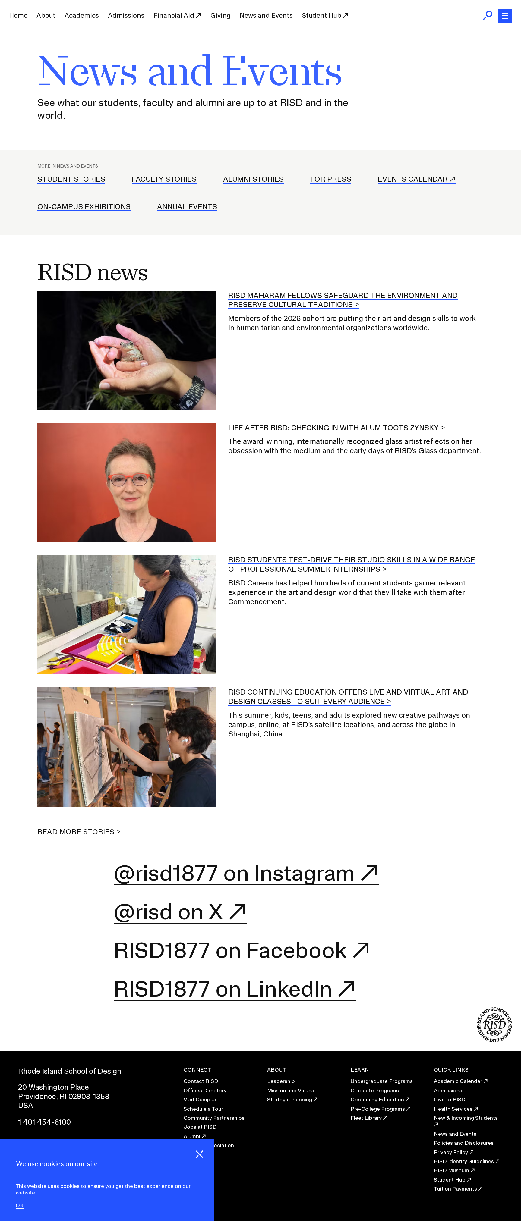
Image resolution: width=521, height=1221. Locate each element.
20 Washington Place (53, 1087)
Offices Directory (205, 1090)
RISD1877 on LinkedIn (223, 988)
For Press (330, 179)
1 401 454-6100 (44, 1122)
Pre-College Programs (378, 1109)
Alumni (192, 1136)
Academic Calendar (458, 1081)
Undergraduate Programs (382, 1081)
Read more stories (75, 832)
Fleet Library (366, 1118)
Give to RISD (450, 1099)
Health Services (453, 1109)
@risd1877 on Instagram (234, 873)
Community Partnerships (214, 1118)
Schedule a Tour (203, 1109)
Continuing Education (377, 1099)
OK (20, 1205)
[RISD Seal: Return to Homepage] (494, 1040)
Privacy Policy (451, 1152)
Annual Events (187, 206)
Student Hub (322, 15)
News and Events (266, 15)
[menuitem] (18, 15)
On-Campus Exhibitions (84, 206)
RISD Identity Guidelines (464, 1161)
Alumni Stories (253, 179)
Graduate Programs (375, 1090)
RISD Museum (451, 1170)
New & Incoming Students (466, 1118)
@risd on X (168, 911)
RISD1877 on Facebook (230, 950)
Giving (220, 15)
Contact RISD (201, 1081)
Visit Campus (200, 1099)
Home (18, 15)
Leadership (281, 1081)
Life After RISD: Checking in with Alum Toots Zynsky (333, 428)
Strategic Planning (289, 1099)
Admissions (126, 15)
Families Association (209, 1145)
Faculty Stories (164, 179)
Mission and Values (290, 1090)
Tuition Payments (455, 1188)
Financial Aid (174, 15)
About (45, 15)
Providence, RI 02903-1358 (63, 1096)
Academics (82, 15)
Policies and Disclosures (464, 1143)
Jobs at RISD (200, 1127)
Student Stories (71, 179)
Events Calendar (413, 179)
